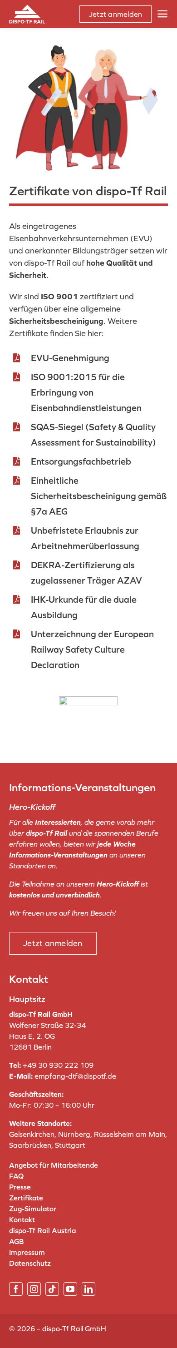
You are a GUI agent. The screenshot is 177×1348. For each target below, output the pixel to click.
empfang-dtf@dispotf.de (75, 1076)
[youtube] (70, 1289)
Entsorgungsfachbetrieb (81, 461)
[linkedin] (88, 1289)
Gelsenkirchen (31, 1134)
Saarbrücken (30, 1145)
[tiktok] (52, 1289)
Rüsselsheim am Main (129, 1134)
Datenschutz (30, 1263)
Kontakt (22, 1219)
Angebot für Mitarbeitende (53, 1165)
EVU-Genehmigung (70, 358)
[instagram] (34, 1289)
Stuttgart (70, 1145)
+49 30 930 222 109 (58, 1065)
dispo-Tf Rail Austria (42, 1230)
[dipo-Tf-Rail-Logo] (27, 8)
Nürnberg (74, 1134)
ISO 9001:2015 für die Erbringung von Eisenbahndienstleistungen (86, 392)
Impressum (27, 1252)
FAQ (16, 1176)
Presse (20, 1187)
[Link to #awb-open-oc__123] (162, 14)
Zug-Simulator (32, 1208)
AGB (16, 1241)
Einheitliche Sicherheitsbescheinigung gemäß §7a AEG (99, 496)
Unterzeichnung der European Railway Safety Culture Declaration (92, 649)
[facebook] (16, 1289)
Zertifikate (26, 1198)
